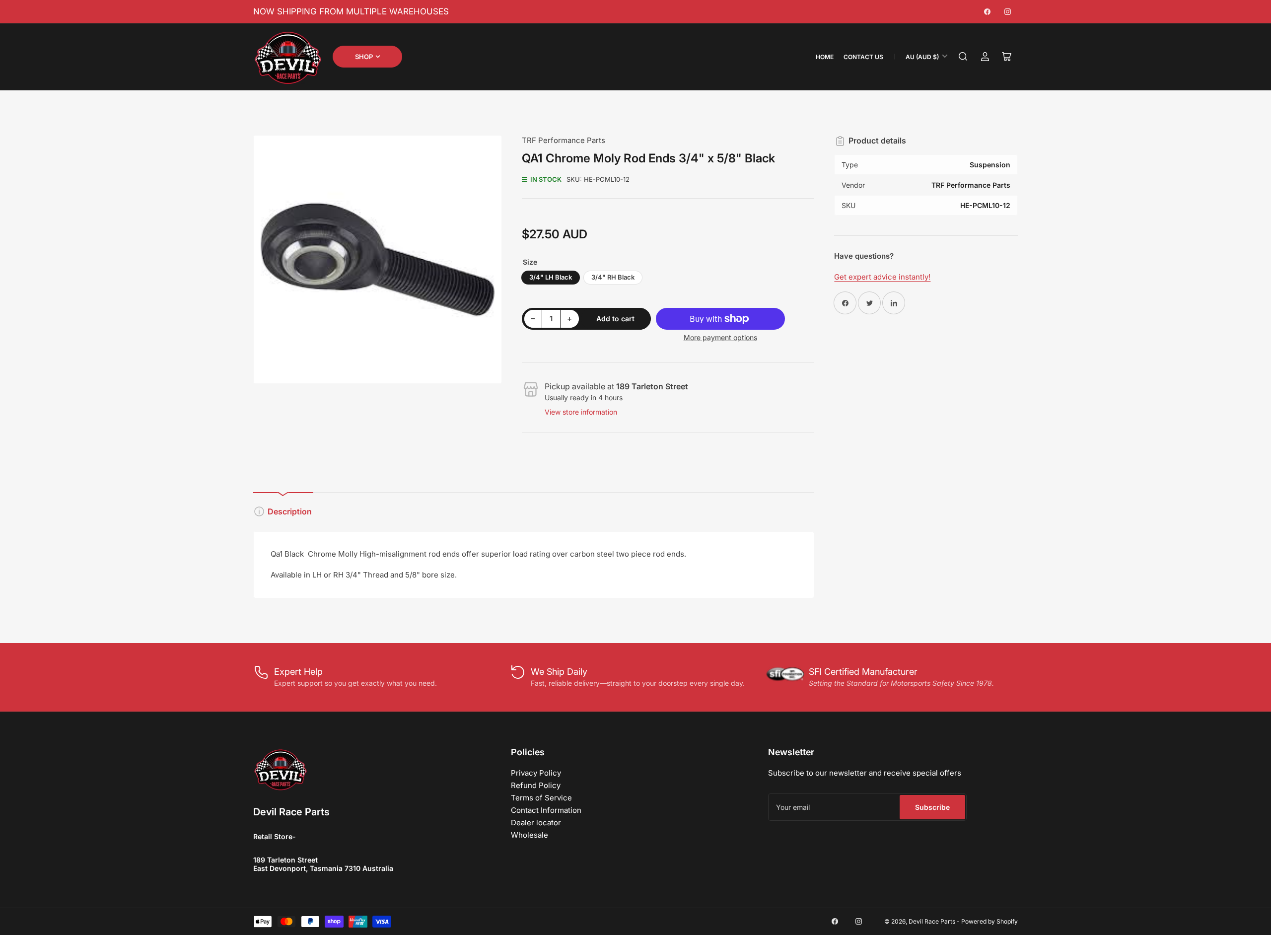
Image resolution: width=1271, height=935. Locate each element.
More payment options (720, 337)
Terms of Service (541, 797)
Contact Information (546, 810)
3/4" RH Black (613, 277)
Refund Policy (536, 785)
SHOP (364, 57)
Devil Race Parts (932, 921)
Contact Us (863, 57)
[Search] (963, 57)
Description (290, 511)
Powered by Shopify (989, 921)
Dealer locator (536, 822)
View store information (581, 412)
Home (825, 57)
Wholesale (529, 835)
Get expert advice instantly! (882, 277)
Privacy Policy (536, 773)
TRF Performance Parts (563, 140)
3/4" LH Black (550, 277)
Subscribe (932, 807)
